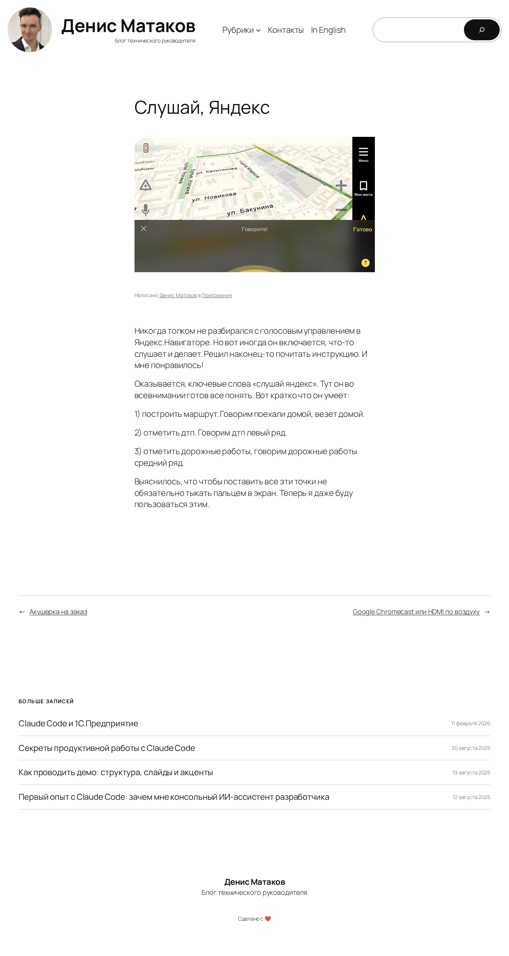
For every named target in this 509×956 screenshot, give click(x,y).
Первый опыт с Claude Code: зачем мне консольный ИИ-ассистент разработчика (174, 797)
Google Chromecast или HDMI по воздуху (416, 611)
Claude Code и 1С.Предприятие (78, 723)
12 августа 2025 (471, 797)
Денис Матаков (128, 25)
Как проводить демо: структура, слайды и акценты (116, 772)
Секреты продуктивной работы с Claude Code (107, 748)
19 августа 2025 (471, 772)
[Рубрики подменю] (258, 29)
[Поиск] (482, 29)
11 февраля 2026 (470, 723)
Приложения (217, 295)
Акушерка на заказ (58, 611)
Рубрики (238, 29)
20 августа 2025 (471, 747)
